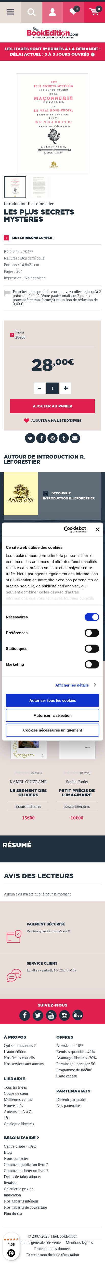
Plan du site (13, 1213)
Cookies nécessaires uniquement (52, 730)
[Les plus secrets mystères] (52, 170)
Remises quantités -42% (75, 1051)
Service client (42, 963)
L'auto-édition (15, 1051)
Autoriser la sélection (53, 715)
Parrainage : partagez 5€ (75, 1064)
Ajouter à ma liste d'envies (56, 420)
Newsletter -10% (69, 1045)
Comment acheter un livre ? (26, 1170)
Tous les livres (15, 1087)
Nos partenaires (68, 1105)
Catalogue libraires (19, 1124)
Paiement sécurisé (46, 924)
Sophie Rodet (77, 782)
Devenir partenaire (71, 1099)
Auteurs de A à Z (17, 1111)
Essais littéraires (28, 806)
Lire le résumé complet (32, 237)
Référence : (13, 251)
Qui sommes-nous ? (20, 1045)
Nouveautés (13, 1105)
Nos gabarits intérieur (21, 1201)
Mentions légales (79, 1242)
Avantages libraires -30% (76, 1058)
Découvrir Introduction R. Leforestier (69, 496)
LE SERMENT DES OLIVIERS (28, 792)
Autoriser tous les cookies (52, 700)
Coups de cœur (16, 1093)
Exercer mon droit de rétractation (52, 1255)
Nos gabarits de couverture (25, 1207)
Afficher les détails (72, 685)
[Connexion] (52, 16)
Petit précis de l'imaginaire (77, 792)
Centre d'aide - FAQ (20, 1146)
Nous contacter (16, 1158)
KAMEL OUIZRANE (28, 782)
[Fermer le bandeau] (97, 529)
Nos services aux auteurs (24, 1064)
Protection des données (52, 1248)
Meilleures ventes (18, 1099)
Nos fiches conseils (19, 1058)
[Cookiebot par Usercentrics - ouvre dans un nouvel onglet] (65, 529)
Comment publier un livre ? (26, 1164)
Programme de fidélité (74, 1070)
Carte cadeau (66, 1076)
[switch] (92, 633)
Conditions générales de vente (36, 1242)
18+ (7, 1118)
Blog (8, 1152)
